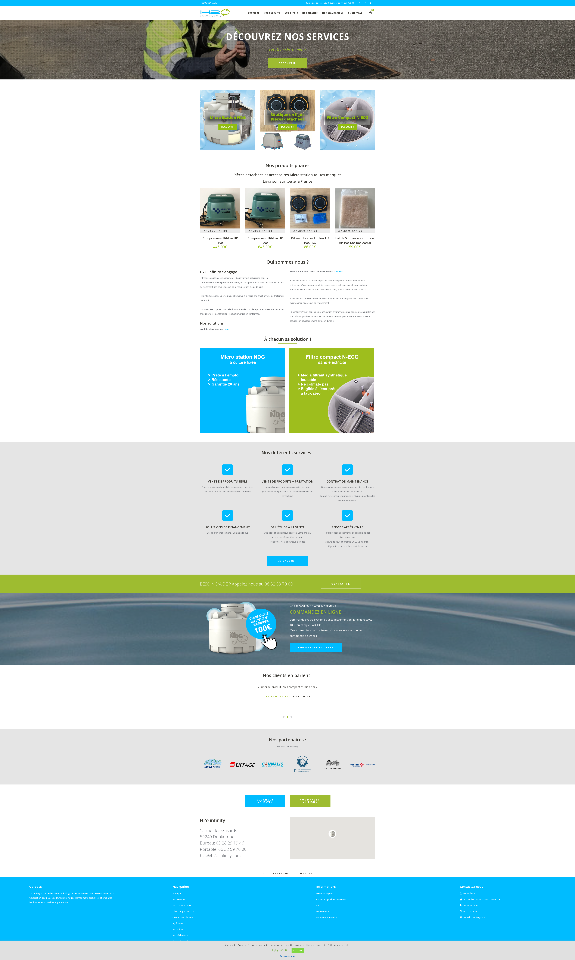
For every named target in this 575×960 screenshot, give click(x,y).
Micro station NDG (181, 905)
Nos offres (177, 929)
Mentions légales (324, 893)
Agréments (177, 923)
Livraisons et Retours (326, 917)
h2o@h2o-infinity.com (474, 917)
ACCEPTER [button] (297, 950)
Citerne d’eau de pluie (182, 917)
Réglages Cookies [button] (280, 950)
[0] (370, 13)
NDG (227, 329)
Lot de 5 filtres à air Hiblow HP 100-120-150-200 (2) (354, 240)
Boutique (176, 893)
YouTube (305, 873)
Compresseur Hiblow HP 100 (220, 240)
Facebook (281, 873)
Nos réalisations (180, 935)
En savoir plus (287, 955)
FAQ (318, 905)
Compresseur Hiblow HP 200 (265, 240)
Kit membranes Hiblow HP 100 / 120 (310, 240)
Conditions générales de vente (331, 899)
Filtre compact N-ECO (183, 911)
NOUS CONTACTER (210, 3)
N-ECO (339, 271)
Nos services (178, 899)
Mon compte (322, 911)
